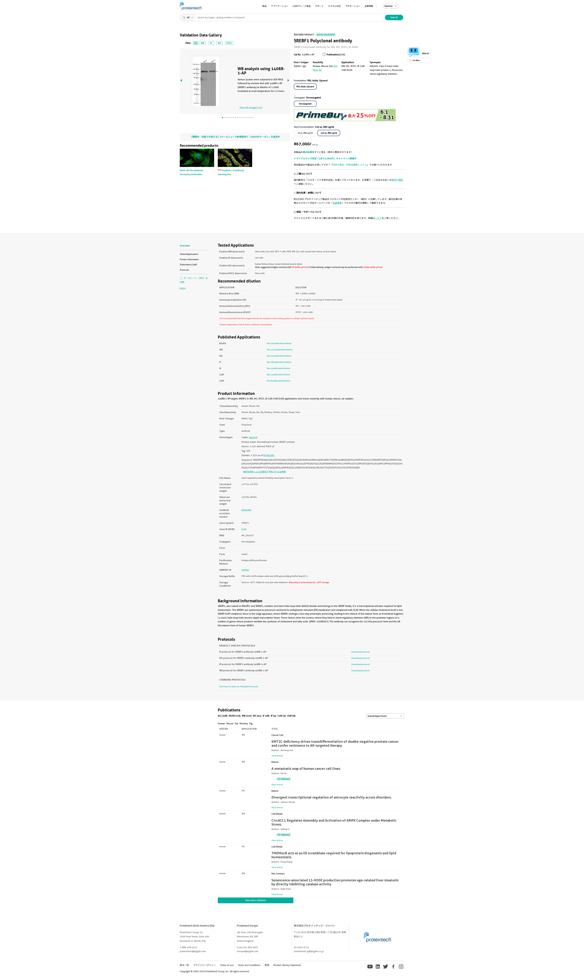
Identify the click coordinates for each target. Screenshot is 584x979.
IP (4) (273, 715)
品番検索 (337, 203)
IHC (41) (257, 715)
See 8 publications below (278, 380)
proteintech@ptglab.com (193, 951)
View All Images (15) (251, 107)
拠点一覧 (184, 965)
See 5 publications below (278, 374)
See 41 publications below (279, 356)
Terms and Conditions (249, 965)
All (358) (222, 715)
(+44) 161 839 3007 (247, 947)
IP (211, 43)
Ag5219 (253, 437)
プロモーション (352, 6)
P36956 (245, 570)
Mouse (229, 723)
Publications (333, 54)
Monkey (244, 723)
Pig (250, 723)
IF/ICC (229, 43)
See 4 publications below (278, 368)
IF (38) (266, 715)
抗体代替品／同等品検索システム (350, 164)
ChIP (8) (291, 715)
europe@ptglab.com (247, 951)
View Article (277, 755)
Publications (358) (188, 264)
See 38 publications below (279, 362)
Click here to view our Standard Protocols (238, 686)
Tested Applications (189, 254)
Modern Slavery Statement (287, 965)
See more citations (255, 900)
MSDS (183, 288)
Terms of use (227, 965)
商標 (267, 965)
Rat (236, 723)
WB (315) (247, 715)
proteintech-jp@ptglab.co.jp (309, 951)
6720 (244, 529)
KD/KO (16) (234, 715)
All (195, 43)
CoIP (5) (282, 715)
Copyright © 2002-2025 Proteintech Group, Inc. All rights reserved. (214, 971)
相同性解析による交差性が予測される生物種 (264, 472)
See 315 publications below (280, 349)
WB (202, 43)
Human (221, 723)
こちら (378, 218)
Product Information (189, 259)
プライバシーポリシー (204, 965)
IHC (219, 43)
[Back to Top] (576, 971)
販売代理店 (397, 180)
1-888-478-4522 (188, 947)
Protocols (184, 270)
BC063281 (268, 455)
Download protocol (360, 652)
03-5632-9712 (301, 947)
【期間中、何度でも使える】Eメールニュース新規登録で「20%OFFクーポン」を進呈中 (235, 136)
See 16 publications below (279, 343)
